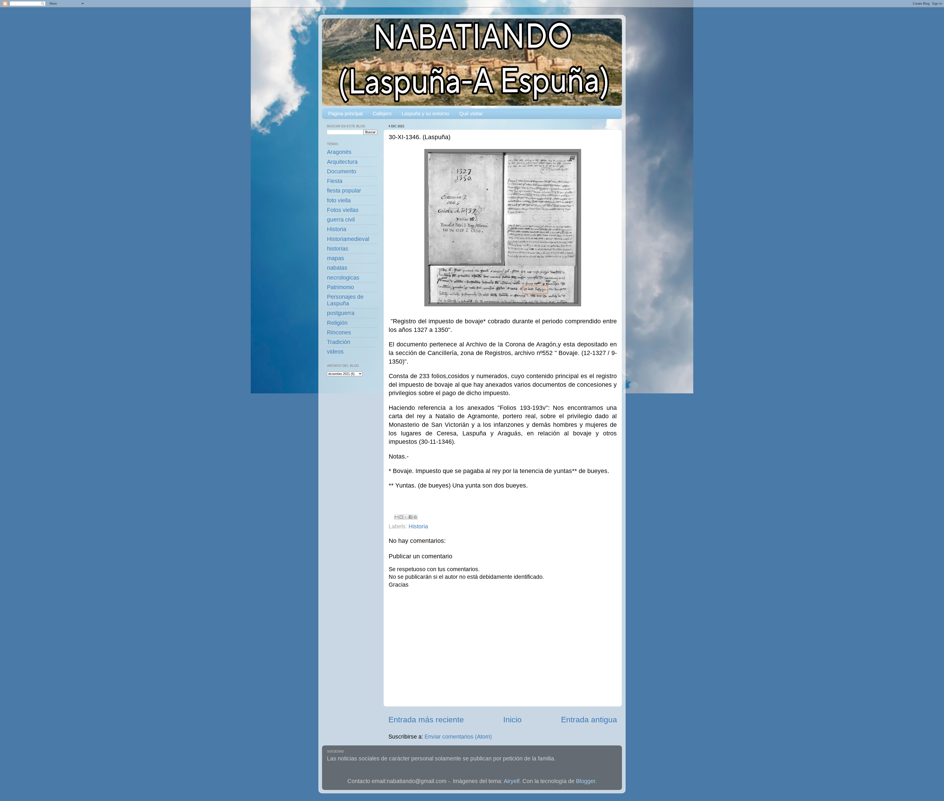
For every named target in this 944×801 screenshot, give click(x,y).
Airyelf (511, 781)
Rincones (339, 332)
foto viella (339, 200)
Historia (418, 526)
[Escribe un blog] (401, 517)
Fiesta (334, 181)
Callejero (382, 113)
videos (335, 352)
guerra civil (341, 220)
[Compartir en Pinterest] (415, 517)
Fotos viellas (343, 210)
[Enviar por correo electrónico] (396, 517)
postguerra (340, 313)
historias (337, 249)
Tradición (338, 342)
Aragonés (339, 152)
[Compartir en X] (405, 517)
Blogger (585, 781)
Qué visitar (471, 113)
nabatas (337, 268)
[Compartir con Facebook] (410, 517)
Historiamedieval (348, 239)
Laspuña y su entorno (425, 113)
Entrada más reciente (426, 719)
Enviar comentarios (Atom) (458, 737)
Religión (337, 323)
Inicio (512, 719)
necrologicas (343, 278)
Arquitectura (342, 162)
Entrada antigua (589, 719)
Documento (341, 171)
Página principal (345, 113)
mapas (335, 258)
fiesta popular (344, 191)
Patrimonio (340, 287)
